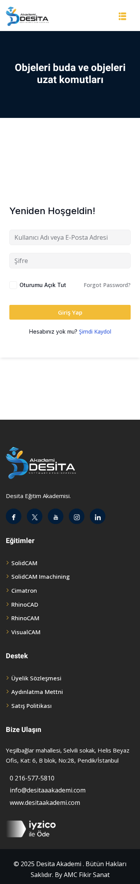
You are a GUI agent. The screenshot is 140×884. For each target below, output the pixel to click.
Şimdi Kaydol (95, 331)
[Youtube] (55, 516)
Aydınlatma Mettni (37, 691)
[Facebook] (13, 516)
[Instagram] (76, 516)
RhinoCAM (25, 618)
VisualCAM (25, 632)
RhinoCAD (24, 604)
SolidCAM (24, 563)
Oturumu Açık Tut (42, 285)
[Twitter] (34, 516)
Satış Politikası (31, 705)
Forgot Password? (107, 285)
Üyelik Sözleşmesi (36, 678)
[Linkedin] (97, 516)
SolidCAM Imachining (40, 576)
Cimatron (24, 590)
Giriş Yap (70, 312)
